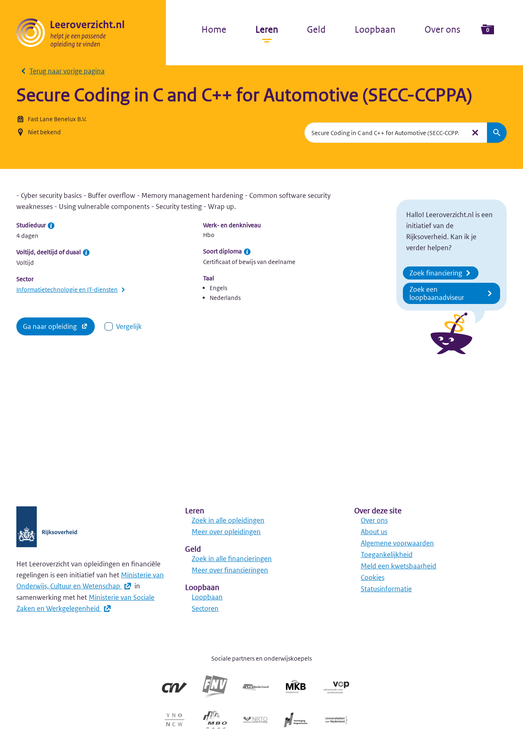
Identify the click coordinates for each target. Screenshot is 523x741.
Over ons (442, 29)
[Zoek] (497, 132)
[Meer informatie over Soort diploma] (247, 251)
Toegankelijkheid (387, 554)
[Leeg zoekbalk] (475, 132)
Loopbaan (375, 29)
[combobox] (385, 132)
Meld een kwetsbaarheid (398, 565)
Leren (266, 29)
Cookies (372, 577)
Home (213, 29)
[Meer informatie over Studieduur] (51, 225)
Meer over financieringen (230, 570)
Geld (316, 29)
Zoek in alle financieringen (232, 558)
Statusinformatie (386, 588)
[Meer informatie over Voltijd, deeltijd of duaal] (86, 252)
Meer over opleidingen (226, 531)
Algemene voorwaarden (397, 543)
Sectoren (205, 608)
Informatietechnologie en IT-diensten (67, 289)
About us (374, 531)
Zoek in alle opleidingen (228, 520)
